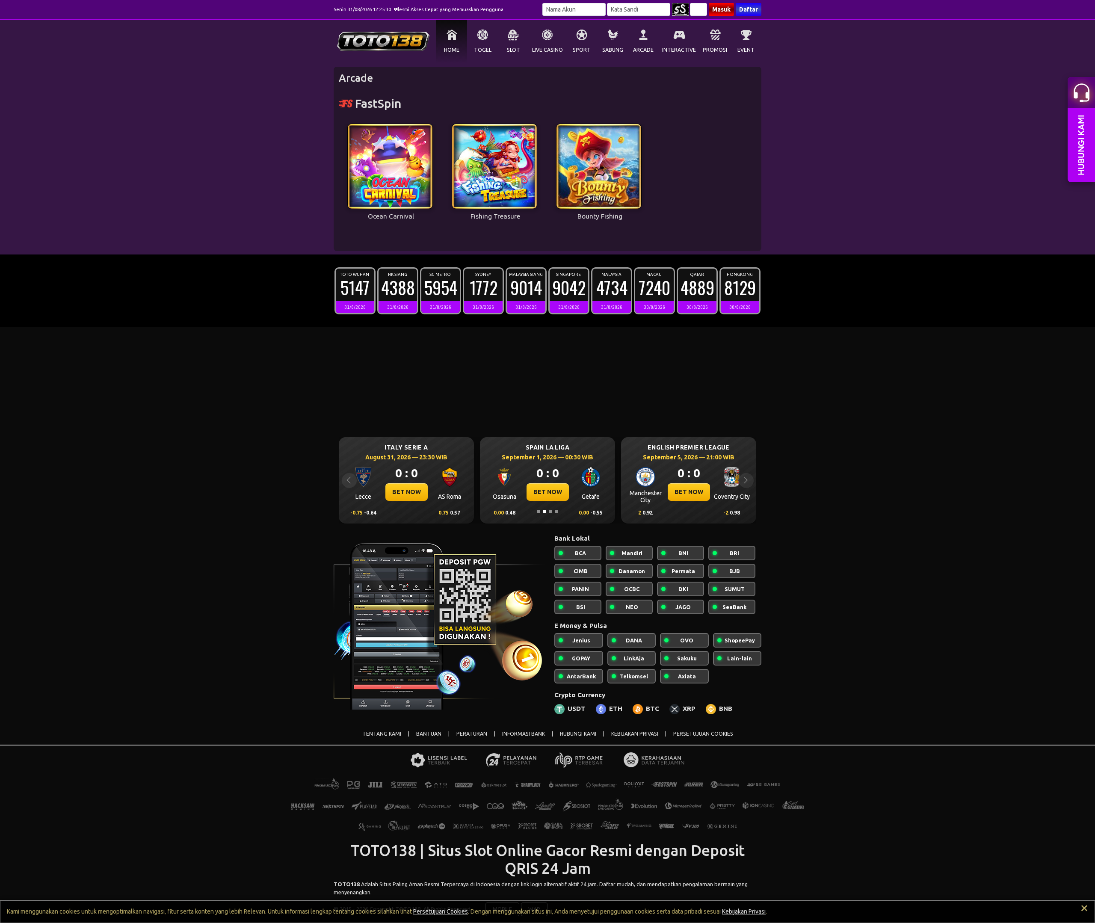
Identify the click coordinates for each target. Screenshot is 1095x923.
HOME (451, 50)
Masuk (721, 9)
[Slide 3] (550, 512)
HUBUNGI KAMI (578, 734)
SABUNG (612, 50)
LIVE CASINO (547, 50)
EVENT (746, 50)
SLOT (513, 50)
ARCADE (643, 50)
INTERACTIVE (679, 50)
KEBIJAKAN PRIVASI (634, 734)
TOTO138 (347, 884)
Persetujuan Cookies (440, 911)
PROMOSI (715, 50)
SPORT (582, 50)
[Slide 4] (556, 512)
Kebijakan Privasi (744, 911)
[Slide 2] (544, 512)
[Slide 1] (538, 512)
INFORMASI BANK (523, 734)
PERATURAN (471, 734)
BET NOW (406, 491)
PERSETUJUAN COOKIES (703, 734)
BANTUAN (428, 734)
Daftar (748, 9)
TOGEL (482, 50)
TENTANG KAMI (381, 734)
